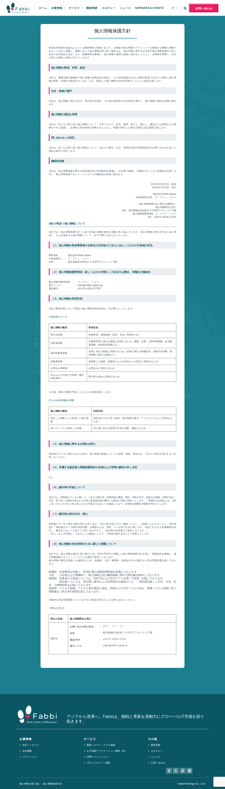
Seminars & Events (149, 8)
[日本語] (173, 7)
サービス (74, 8)
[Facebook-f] (169, 771)
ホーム (43, 8)
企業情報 (56, 8)
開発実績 (91, 8)
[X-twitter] (176, 771)
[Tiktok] (183, 771)
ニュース (125, 8)
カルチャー (108, 8)
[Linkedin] (189, 771)
